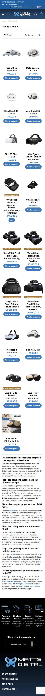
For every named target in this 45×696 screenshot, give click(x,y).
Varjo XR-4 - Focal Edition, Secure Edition (11, 304)
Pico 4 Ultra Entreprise (11, 69)
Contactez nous (39, 617)
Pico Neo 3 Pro (33, 349)
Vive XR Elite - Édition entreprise (11, 395)
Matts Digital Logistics (10, 581)
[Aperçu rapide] (19, 44)
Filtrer (8, 35)
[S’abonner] (35, 644)
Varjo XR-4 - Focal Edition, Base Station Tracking (33, 257)
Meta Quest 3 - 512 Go (33, 69)
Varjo (13, 554)
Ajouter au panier (11, 78)
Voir (11, 220)
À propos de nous (8, 2)
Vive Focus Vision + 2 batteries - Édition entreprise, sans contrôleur (12, 206)
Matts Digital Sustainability (29, 586)
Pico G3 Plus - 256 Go (11, 155)
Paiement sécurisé (6, 617)
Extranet (20, 2)
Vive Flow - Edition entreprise (33, 395)
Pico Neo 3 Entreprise (11, 351)
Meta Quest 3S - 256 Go (12, 112)
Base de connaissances (11, 4)
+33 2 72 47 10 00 (29, 7)
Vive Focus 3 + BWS (33, 201)
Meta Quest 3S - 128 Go (33, 112)
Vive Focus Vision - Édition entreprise (33, 156)
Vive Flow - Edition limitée (11, 440)
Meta (12, 510)
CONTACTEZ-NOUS (16, 7)
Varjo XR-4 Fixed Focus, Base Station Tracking (12, 255)
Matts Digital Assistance (22, 583)
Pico (12, 485)
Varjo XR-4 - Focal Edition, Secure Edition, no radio (33, 305)
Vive (13, 532)
